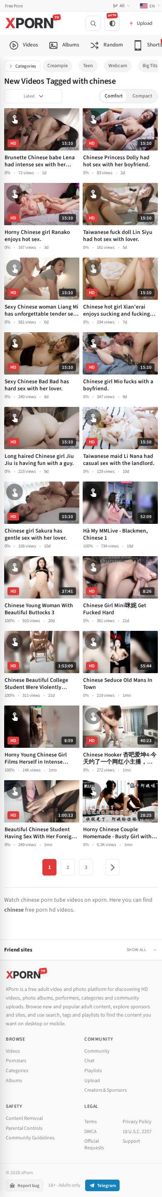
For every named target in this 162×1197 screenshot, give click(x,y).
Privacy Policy (137, 1121)
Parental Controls (24, 1128)
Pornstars (16, 1060)
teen (88, 65)
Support (131, 1141)
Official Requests (94, 1144)
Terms (90, 1121)
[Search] (93, 23)
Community (97, 1051)
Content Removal (24, 1118)
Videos (13, 1051)
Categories (25, 66)
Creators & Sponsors (105, 1090)
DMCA (90, 1131)
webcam (117, 65)
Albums (14, 1080)
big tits (149, 65)
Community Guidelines (30, 1137)
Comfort (114, 96)
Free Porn (14, 6)
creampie (57, 65)
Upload (92, 1080)
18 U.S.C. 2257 (137, 1131)
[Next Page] (113, 867)
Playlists (93, 1070)
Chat (89, 1060)
